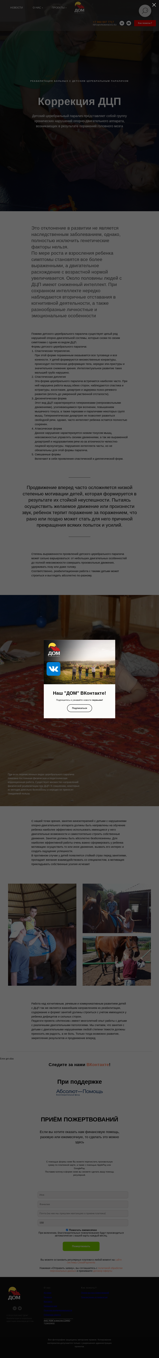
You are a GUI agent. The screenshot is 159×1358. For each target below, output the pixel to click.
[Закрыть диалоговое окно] (154, 5)
